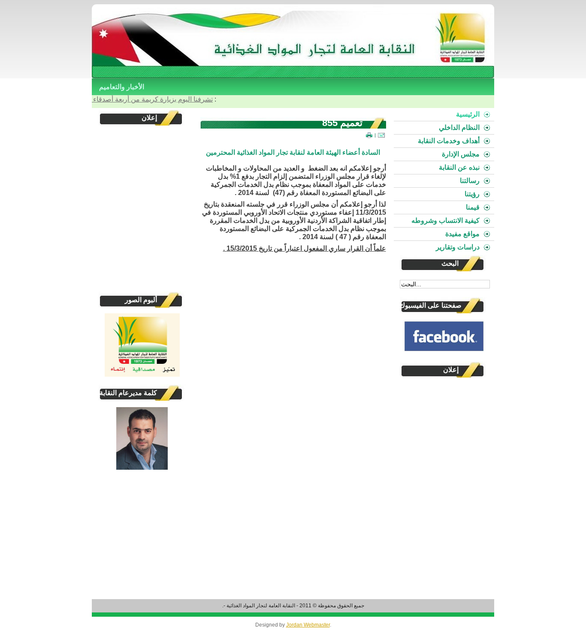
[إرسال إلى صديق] (381, 135)
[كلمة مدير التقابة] (142, 468)
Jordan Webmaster (308, 625)
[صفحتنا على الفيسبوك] (444, 335)
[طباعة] (369, 135)
